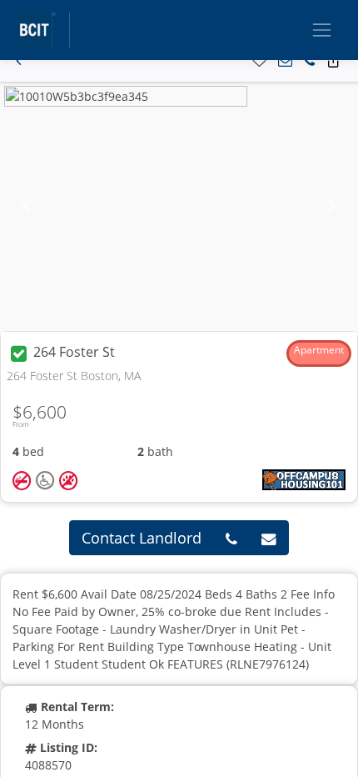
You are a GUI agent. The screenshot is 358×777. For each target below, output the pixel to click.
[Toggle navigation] (321, 29)
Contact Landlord (141, 538)
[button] (19, 61)
